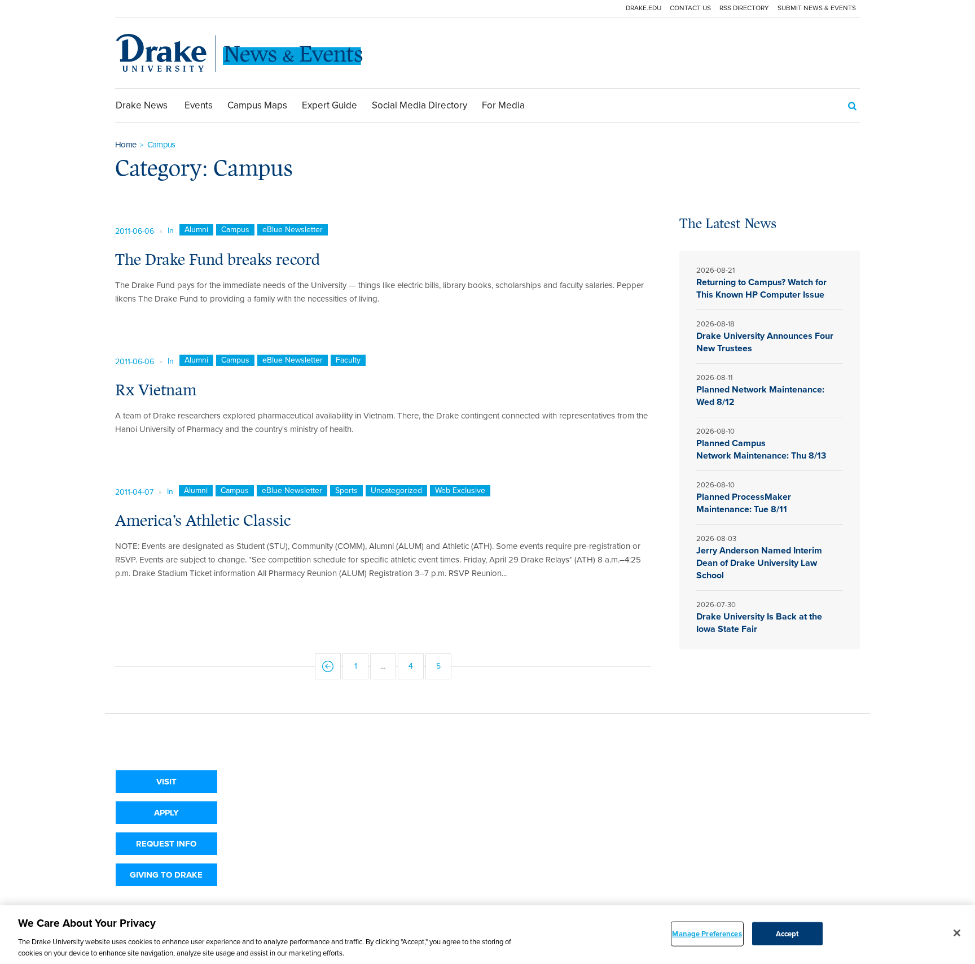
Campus (235, 229)
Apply (166, 812)
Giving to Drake (166, 875)
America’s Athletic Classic (203, 520)
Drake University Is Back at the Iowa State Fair (759, 622)
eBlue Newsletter (292, 229)
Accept (787, 933)
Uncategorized (396, 490)
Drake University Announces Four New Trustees (764, 342)
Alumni (196, 229)
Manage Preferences (706, 933)
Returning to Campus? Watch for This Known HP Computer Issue (761, 288)
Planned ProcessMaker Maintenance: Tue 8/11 (743, 503)
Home (125, 144)
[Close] (957, 933)
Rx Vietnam (155, 390)
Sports (346, 490)
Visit (166, 781)
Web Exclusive (460, 490)
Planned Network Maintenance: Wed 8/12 (760, 395)
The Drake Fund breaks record (217, 259)
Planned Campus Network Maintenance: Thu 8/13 (762, 449)
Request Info (166, 843)
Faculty (348, 360)
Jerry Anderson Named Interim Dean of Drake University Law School (759, 563)
